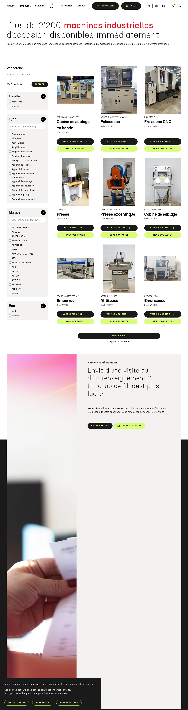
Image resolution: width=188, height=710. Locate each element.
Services (40, 6)
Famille (14, 96)
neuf (14, 311)
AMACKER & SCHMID (23, 254)
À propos (52, 6)
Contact (81, 6)
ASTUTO (16, 280)
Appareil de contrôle (21, 165)
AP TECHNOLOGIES (22, 263)
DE (163, 6)
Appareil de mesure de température (23, 175)
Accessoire (17, 102)
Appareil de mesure (21, 169)
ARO (14, 267)
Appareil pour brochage (23, 199)
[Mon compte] (179, 6)
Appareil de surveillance (24, 190)
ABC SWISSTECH (20, 227)
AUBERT (16, 293)
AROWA (15, 271)
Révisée (15, 316)
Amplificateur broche (22, 152)
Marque (15, 212)
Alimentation (18, 143)
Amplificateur (18, 147)
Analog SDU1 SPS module (24, 160)
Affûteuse (16, 138)
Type (12, 119)
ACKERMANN (18, 236)
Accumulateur (19, 134)
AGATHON (17, 245)
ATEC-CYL (17, 289)
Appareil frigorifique (21, 194)
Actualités (66, 6)
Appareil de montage (22, 181)
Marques (24, 6)
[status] (174, 6)
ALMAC (15, 249)
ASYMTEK (17, 285)
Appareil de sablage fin (23, 186)
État (12, 306)
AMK (14, 258)
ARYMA (15, 276)
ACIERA (16, 232)
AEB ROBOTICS (19, 241)
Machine (16, 106)
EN (156, 6)
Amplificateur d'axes (22, 156)
